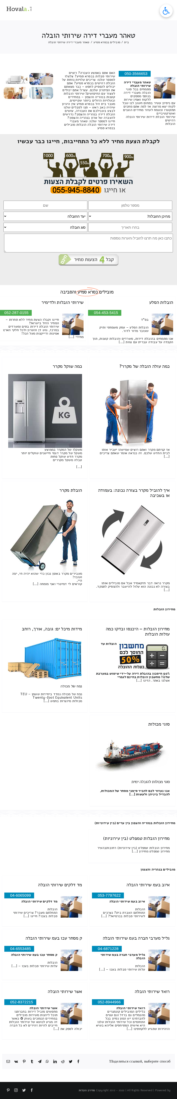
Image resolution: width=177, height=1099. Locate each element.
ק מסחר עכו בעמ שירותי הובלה (53, 938)
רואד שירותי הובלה (152, 991)
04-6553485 (20, 949)
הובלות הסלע (161, 302)
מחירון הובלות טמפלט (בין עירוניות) (136, 838)
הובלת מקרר (70, 490)
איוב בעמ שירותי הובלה (148, 885)
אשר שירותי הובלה (65, 991)
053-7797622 (109, 895)
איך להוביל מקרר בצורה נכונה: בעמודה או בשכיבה (134, 493)
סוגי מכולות (159, 724)
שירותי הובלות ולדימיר (62, 302)
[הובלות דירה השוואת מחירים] (88, 154)
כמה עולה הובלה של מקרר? (144, 366)
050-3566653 (136, 73)
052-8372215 (21, 1002)
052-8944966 (109, 1002)
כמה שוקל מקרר (67, 366)
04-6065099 (20, 895)
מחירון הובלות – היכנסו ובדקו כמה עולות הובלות (138, 631)
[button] (166, 10)
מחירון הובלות (164, 609)
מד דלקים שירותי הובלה (60, 885)
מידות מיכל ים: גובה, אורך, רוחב (52, 629)
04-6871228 (108, 949)
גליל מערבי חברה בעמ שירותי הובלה (136, 938)
